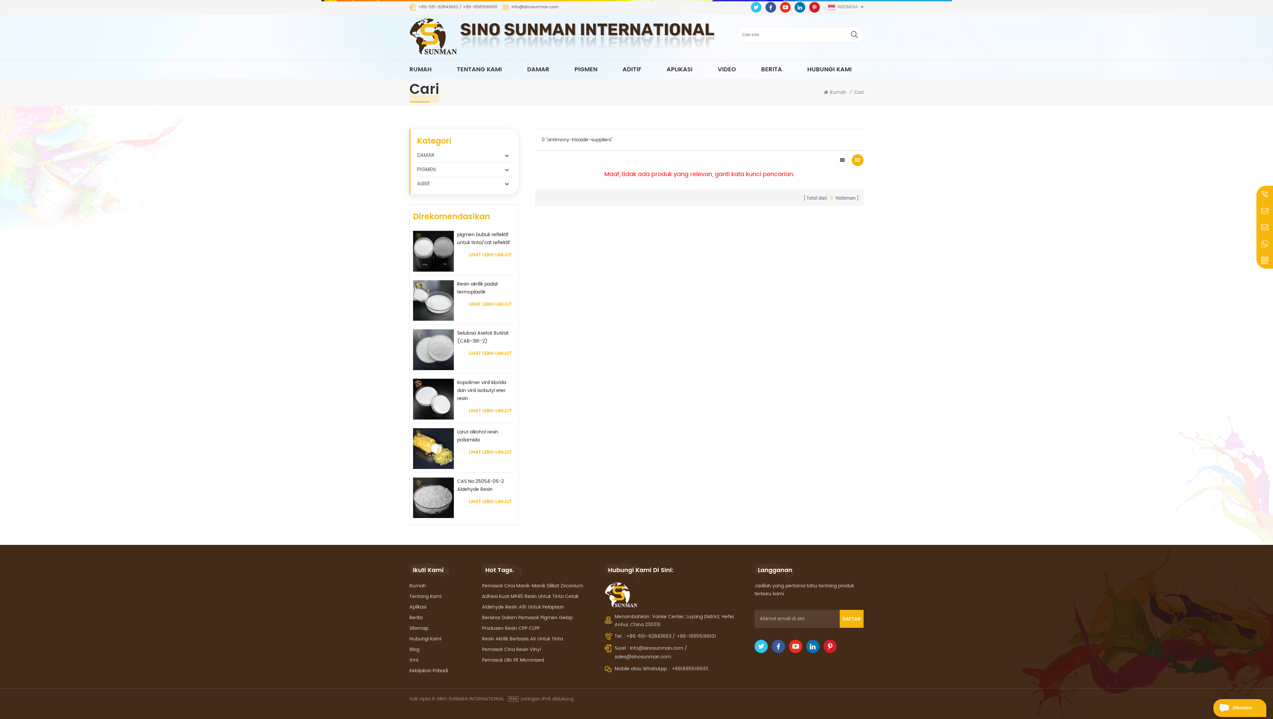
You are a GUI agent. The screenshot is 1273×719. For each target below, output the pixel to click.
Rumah (420, 69)
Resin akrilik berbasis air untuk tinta (522, 639)
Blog (414, 649)
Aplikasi (417, 607)
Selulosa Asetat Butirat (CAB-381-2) (483, 337)
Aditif (632, 69)
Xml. (414, 660)
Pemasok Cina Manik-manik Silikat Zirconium (532, 586)
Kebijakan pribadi (428, 671)
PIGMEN (586, 69)
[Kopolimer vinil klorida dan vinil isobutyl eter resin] (433, 399)
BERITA (771, 69)
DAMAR (538, 69)
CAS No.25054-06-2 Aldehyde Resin (480, 485)
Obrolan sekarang (1244, 710)
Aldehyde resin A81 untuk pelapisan (523, 607)
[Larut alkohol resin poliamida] (433, 448)
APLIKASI (680, 69)
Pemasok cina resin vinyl (511, 649)
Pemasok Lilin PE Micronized (513, 660)
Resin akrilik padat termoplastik (477, 288)
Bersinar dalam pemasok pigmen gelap (527, 617)
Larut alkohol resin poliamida (477, 436)
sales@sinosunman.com (643, 657)
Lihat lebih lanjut (490, 255)
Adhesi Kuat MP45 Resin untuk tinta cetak (530, 596)
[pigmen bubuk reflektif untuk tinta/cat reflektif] (433, 251)
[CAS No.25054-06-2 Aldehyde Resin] (433, 498)
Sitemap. (419, 628)
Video (727, 69)
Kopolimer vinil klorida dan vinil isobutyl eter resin (481, 390)
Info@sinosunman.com (535, 7)
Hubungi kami (829, 69)
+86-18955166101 (480, 7)
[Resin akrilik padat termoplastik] (433, 300)
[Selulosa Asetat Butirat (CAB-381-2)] (433, 349)
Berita (416, 617)
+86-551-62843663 (438, 7)
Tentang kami (479, 69)
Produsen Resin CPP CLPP (511, 628)
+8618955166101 (690, 669)
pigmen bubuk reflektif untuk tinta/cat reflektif (483, 238)
